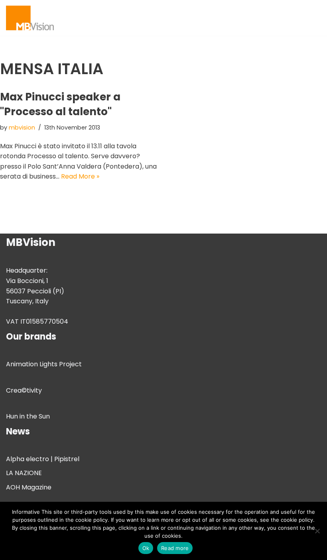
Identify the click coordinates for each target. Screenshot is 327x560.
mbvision (22, 128)
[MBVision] (30, 18)
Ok (146, 548)
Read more (175, 548)
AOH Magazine (28, 487)
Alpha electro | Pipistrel (42, 459)
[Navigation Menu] (297, 18)
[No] (317, 531)
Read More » (80, 176)
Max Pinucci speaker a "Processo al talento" (60, 104)
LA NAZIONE (24, 472)
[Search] (314, 18)
